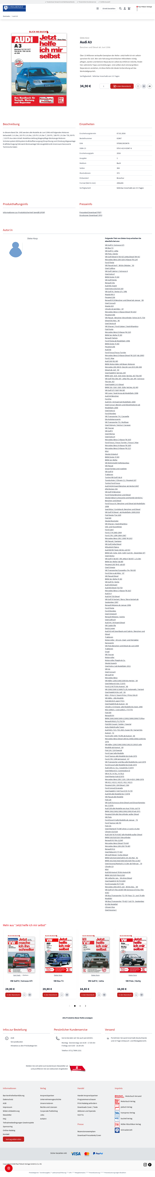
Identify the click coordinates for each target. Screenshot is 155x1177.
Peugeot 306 (110, 314)
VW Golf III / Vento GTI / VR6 (116, 291)
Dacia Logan (110, 628)
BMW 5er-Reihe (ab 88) (114, 561)
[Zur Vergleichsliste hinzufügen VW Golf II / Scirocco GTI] (29, 995)
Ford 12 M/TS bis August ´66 (116, 686)
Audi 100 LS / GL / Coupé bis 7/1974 (119, 767)
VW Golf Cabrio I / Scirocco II (116, 271)
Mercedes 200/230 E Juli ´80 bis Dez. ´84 (121, 887)
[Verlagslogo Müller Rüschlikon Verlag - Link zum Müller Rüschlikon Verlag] (117, 1124)
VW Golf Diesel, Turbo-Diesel (116, 855)
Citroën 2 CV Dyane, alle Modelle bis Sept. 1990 (124, 706)
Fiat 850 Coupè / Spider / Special (118, 724)
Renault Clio (110, 283)
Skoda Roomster (112, 521)
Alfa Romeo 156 (111, 489)
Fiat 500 (108, 518)
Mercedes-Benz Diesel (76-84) (117, 843)
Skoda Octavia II (111, 454)
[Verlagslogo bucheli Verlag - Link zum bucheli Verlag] (117, 1118)
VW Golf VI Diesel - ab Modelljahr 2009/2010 (122, 512)
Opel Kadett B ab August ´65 (116, 704)
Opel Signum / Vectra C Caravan (118, 425)
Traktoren (109, 474)
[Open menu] (98, 8)
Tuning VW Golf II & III (113, 477)
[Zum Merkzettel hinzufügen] (138, 86)
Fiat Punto (109, 329)
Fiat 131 (108, 826)
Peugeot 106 (110, 297)
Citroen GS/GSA (111, 831)
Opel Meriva (110, 434)
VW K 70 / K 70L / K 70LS (114, 773)
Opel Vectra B (110, 323)
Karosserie (109, 643)
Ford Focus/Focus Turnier (115, 352)
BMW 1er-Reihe (111, 460)
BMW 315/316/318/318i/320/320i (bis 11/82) (122, 860)
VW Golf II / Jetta (111, 251)
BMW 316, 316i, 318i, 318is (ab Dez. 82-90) (121, 387)
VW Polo (108, 817)
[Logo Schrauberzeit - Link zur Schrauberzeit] (117, 1130)
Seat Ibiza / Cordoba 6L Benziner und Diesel (122, 509)
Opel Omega (110, 567)
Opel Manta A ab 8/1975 (114, 776)
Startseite (6, 16)
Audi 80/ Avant (111, 285)
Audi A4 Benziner (112, 396)
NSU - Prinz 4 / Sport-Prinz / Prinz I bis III (121, 695)
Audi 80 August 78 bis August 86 (118, 872)
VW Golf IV (109, 471)
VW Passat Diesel (111, 576)
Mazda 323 (109, 306)
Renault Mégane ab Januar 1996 (118, 605)
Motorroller (109, 657)
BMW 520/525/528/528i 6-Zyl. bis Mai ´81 (121, 857)
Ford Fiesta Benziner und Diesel (118, 495)
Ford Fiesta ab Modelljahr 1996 (117, 341)
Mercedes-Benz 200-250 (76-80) (117, 846)
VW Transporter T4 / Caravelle (117, 416)
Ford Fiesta (109, 262)
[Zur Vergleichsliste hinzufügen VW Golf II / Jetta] (104, 995)
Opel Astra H (110, 436)
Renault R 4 (109, 715)
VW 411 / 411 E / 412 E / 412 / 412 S (118, 782)
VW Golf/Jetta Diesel (113, 544)
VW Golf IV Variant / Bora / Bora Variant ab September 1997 (122, 600)
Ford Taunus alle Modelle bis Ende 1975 (121, 756)
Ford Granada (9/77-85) (114, 884)
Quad (107, 651)
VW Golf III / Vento (112, 582)
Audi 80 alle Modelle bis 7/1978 (117, 794)
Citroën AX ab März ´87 (114, 309)
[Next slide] (85, 1006)
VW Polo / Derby (111, 254)
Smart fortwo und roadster (116, 468)
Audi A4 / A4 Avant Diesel (115, 622)
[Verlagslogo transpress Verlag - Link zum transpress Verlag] (117, 1113)
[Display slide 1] (75, 1006)
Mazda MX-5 (110, 294)
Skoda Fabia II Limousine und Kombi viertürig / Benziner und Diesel (124, 499)
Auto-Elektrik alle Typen (114, 727)
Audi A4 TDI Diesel (112, 596)
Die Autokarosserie (112, 419)
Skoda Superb (111, 663)
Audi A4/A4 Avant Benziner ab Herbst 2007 (122, 486)
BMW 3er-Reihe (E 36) (113, 579)
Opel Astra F (110, 274)
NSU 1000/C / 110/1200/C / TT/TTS (119, 709)
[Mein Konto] (124, 8)
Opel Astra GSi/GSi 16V (114, 288)
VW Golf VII (109, 675)
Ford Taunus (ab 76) (113, 823)
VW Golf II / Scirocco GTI (114, 245)
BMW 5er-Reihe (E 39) (113, 335)
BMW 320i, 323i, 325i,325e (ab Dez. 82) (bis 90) (123, 375)
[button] (39, 69)
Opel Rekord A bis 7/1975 (115, 683)
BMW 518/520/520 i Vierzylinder (118, 837)
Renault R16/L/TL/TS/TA (115, 721)
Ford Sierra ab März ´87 (114, 573)
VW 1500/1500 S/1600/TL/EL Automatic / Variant (124, 689)
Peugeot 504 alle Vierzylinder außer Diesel (122, 814)
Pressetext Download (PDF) (90, 212)
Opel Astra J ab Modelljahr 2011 (118, 666)
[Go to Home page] (14, 8)
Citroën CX (109, 866)
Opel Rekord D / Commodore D (117, 770)
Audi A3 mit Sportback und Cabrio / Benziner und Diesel (125, 632)
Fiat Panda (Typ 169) (113, 515)
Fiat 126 (108, 799)
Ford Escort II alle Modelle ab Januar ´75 (121, 820)
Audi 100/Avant (111, 585)
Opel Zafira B (110, 619)
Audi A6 (108, 349)
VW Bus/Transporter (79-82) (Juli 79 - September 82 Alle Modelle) (124, 902)
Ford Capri (109, 529)
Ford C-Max (109, 358)
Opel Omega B (110, 614)
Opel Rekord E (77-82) (114, 852)
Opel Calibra (110, 268)
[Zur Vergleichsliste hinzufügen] (143, 86)
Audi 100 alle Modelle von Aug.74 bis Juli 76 (122, 808)
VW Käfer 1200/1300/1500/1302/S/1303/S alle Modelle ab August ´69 (123, 746)
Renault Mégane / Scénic (115, 616)
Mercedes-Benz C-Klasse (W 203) (118, 439)
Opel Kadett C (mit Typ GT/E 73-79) (119, 791)
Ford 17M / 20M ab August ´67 (117, 759)
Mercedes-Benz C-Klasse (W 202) (118, 590)
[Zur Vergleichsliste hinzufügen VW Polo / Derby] (141, 995)
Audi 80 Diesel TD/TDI (114, 587)
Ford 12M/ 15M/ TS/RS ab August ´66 (120, 736)
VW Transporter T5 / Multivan (117, 422)
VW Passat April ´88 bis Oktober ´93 (119, 265)
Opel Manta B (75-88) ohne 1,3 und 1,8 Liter (122, 828)
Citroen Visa (110, 907)
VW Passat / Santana (113, 541)
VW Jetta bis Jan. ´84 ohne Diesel (118, 878)
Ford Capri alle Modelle (114, 753)
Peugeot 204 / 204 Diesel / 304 (117, 785)
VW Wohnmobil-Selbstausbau (117, 463)
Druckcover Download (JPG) (90, 215)
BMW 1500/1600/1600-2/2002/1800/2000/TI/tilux (124, 718)
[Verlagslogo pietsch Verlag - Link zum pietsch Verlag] (117, 1107)
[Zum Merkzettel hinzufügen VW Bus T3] (61, 995)
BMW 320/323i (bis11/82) (115, 875)
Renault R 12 (110, 849)
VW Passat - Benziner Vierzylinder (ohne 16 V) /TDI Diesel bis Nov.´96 (125, 319)
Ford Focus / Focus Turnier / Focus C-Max (121, 442)
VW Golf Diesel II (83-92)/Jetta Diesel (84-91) (122, 256)
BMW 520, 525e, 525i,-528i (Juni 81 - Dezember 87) (125, 553)
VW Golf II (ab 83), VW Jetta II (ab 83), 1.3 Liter (123, 558)
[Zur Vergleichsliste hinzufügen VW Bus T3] (67, 995)
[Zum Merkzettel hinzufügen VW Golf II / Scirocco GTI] (24, 995)
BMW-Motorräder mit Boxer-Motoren (120, 364)
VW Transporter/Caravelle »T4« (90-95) (120, 570)
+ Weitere (25, 975)
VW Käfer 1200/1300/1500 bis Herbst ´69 (121, 680)
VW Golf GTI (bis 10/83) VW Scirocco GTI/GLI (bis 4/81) (124, 891)
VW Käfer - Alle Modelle (114, 698)
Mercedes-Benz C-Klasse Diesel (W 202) (120, 312)
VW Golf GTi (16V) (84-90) (115, 390)
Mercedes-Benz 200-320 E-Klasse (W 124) (121, 259)
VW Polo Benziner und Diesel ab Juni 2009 (122, 646)
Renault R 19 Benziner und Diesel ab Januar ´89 (124, 300)
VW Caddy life (110, 625)
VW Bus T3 (109, 248)
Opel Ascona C (111, 910)
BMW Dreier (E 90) (112, 457)
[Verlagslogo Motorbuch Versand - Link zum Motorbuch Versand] (119, 1096)
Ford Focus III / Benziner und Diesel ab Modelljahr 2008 (125, 505)
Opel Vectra (109, 556)
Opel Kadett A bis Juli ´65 (115, 692)
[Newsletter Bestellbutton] (77, 1068)
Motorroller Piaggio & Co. (115, 660)
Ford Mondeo (110, 413)
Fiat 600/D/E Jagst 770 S (114, 701)
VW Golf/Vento (111, 280)
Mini (106, 451)
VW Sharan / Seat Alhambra (116, 524)
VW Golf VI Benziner (113, 492)
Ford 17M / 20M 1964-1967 (115, 535)
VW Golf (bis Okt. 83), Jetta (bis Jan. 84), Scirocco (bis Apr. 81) (124, 380)
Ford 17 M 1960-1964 (113, 532)
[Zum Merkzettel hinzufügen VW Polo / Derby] (136, 995)
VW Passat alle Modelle (114, 797)
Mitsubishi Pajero (112, 547)
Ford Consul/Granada (114, 788)
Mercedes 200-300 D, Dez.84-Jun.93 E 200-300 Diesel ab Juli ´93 (123, 368)
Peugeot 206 (110, 346)
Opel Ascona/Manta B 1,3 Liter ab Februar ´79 (123, 863)
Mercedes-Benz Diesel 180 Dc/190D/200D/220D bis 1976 (125, 740)
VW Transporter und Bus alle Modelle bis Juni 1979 (125, 762)
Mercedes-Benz (111, 677)
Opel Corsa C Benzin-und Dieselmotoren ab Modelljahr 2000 (122, 406)
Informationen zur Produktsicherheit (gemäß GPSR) (24, 212)
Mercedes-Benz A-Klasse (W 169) (118, 445)
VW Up (107, 669)
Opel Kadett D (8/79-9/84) (115, 881)
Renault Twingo (111, 338)
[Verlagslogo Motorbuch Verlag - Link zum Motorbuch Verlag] (117, 1101)
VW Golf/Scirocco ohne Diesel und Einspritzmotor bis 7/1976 (125, 804)
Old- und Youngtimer (113, 526)
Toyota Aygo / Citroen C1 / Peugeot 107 (120, 480)
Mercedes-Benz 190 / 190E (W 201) (118, 538)
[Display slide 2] (80, 1006)
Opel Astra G (110, 410)
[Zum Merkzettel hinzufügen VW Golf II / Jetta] (99, 995)
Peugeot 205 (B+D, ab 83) (115, 564)
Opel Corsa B (110, 303)
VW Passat (109, 465)
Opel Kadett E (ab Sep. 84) (115, 373)
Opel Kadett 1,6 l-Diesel (114, 384)
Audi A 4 (108, 593)
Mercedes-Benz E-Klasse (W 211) (118, 448)
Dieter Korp (84, 37)
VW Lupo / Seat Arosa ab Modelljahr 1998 (121, 393)
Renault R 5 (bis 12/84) (114, 840)
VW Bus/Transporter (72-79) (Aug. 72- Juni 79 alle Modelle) (125, 897)
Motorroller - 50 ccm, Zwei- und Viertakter (122, 640)
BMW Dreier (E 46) (112, 344)
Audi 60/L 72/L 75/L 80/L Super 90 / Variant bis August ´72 (123, 731)
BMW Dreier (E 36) (112, 277)
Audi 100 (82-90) (111, 361)
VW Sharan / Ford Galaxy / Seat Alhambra (121, 326)
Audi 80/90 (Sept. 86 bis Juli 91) (117, 550)
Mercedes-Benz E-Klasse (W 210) (118, 332)
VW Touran (109, 428)
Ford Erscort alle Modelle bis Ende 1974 (121, 765)
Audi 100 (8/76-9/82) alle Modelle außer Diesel (123, 834)
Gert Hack (17, 975)
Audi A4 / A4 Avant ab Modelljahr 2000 (120, 402)
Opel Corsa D (110, 672)
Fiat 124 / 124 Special (113, 750)
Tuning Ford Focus (112, 483)
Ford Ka (108, 399)
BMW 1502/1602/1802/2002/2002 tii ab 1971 (122, 811)
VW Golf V (109, 431)
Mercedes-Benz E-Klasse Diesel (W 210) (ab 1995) (124, 355)
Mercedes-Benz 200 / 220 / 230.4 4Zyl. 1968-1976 (124, 779)
